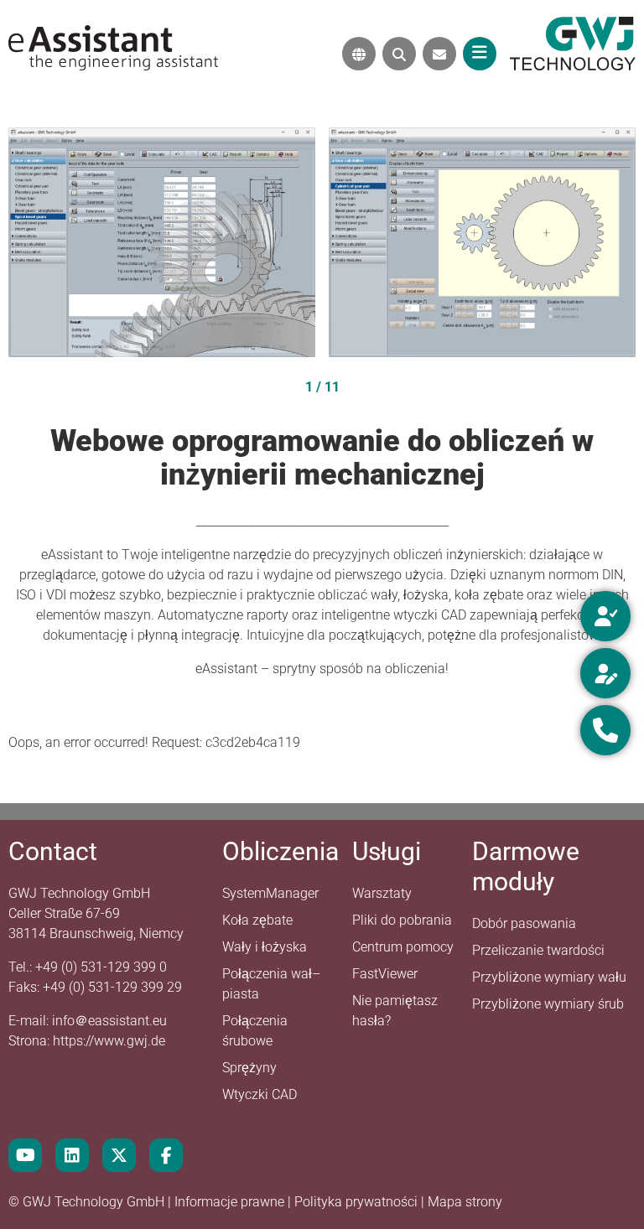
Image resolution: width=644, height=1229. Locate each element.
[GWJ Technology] (573, 42)
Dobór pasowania (524, 923)
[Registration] (605, 673)
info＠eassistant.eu (109, 1021)
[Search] (399, 53)
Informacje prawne (231, 1202)
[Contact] (439, 53)
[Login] (605, 616)
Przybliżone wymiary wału (549, 977)
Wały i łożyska (264, 947)
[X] (119, 1155)
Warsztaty (382, 893)
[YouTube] (25, 1155)
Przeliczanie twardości (538, 950)
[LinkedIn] (72, 1155)
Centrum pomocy (403, 947)
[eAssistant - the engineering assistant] (113, 46)
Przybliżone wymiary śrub (548, 1004)
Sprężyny (249, 1068)
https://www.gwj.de (109, 1041)
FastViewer (385, 974)
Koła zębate (257, 920)
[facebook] (166, 1155)
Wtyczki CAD (259, 1094)
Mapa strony (465, 1202)
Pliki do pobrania (402, 920)
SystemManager (270, 893)
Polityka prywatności (357, 1202)
